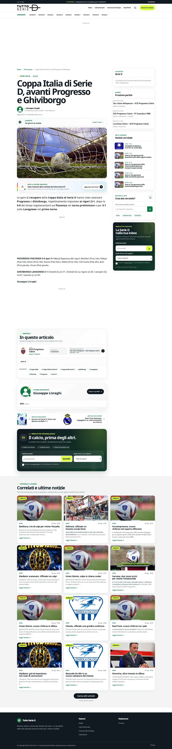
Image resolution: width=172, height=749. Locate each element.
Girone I (104, 15)
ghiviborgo (82, 369)
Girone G (86, 15)
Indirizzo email (27, 454)
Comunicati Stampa (114, 8)
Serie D (35, 76)
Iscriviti (66, 458)
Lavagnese (93, 369)
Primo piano (28, 69)
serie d (54, 374)
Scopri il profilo (95, 392)
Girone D (60, 15)
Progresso (44, 374)
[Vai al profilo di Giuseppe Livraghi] (25, 391)
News (90, 8)
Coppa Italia (33, 369)
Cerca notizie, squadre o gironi (124, 204)
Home (19, 69)
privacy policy (35, 464)
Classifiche (127, 8)
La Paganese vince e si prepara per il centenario (86, 2)
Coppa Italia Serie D (68, 369)
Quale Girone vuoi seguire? (82, 454)
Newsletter (151, 2)
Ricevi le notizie (147, 8)
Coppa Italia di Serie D (49, 369)
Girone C (50, 15)
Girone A (32, 15)
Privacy (121, 723)
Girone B (41, 15)
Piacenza (32, 374)
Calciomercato (100, 8)
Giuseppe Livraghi (33, 108)
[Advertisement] (86, 41)
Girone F (77, 15)
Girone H (96, 15)
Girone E (68, 15)
